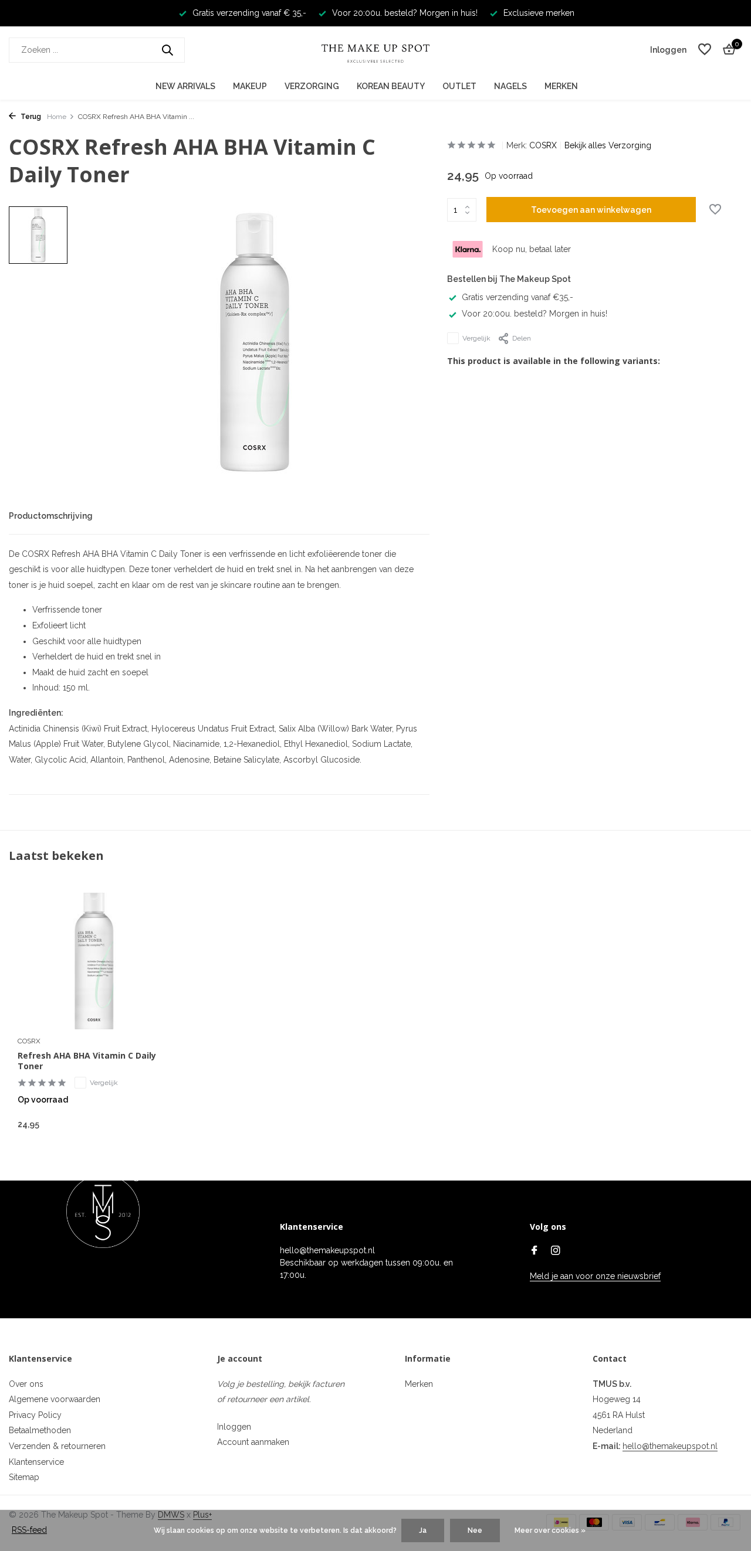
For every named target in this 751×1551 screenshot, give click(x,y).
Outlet (459, 86)
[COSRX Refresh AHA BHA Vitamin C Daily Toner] (94, 961)
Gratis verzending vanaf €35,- (517, 297)
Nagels (510, 86)
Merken (561, 86)
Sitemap (24, 1477)
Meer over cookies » (550, 1530)
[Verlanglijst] (704, 50)
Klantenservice (36, 1462)
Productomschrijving (51, 516)
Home (56, 117)
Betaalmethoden (40, 1430)
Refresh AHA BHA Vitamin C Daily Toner (87, 1061)
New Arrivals (185, 86)
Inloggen (234, 1426)
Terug (30, 117)
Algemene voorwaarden (54, 1399)
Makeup (250, 86)
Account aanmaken (253, 1442)
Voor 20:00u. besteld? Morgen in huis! (534, 313)
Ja (423, 1530)
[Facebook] (534, 1251)
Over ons (26, 1384)
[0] (726, 50)
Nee (475, 1530)
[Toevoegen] (150, 1124)
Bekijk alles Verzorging (607, 145)
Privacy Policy (35, 1415)
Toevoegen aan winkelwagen (591, 210)
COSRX (543, 145)
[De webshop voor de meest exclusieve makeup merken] (375, 49)
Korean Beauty (391, 86)
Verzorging (312, 86)
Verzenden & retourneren (57, 1446)
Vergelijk (476, 338)
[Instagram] (555, 1251)
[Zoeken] (167, 50)
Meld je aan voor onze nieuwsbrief (595, 1276)
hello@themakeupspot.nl (670, 1446)
